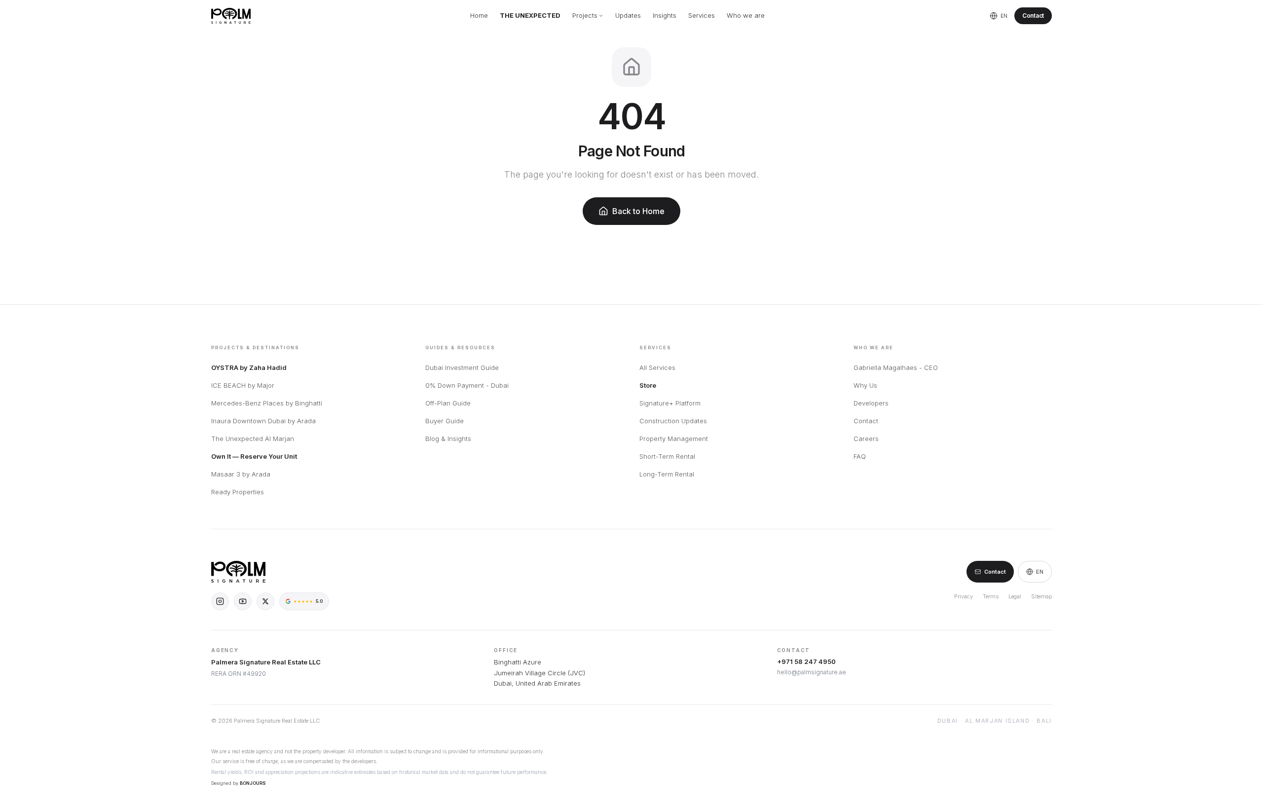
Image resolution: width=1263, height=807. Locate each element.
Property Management (673, 438)
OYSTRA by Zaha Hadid (249, 367)
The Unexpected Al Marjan (252, 438)
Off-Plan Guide (448, 403)
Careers (866, 438)
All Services (657, 367)
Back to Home (638, 211)
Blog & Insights (448, 438)
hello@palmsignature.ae (811, 672)
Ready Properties (237, 492)
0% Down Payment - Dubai (467, 385)
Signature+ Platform (670, 403)
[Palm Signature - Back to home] (231, 16)
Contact (1033, 15)
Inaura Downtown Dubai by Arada (263, 421)
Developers (871, 403)
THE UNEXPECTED (530, 15)
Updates (628, 15)
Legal (1014, 596)
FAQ (860, 456)
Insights (664, 15)
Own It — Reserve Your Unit (254, 456)
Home (479, 15)
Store (647, 385)
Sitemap (1041, 596)
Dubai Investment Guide (462, 367)
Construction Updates (673, 421)
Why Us (865, 385)
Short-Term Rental (667, 456)
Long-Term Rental (666, 474)
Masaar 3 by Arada (240, 474)
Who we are (746, 15)
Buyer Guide (444, 421)
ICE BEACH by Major (242, 385)
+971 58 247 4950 (806, 661)
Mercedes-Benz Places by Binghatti (266, 403)
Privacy (963, 596)
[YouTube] (243, 601)
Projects (584, 15)
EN (1039, 571)
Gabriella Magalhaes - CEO (896, 367)
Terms (991, 596)
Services (701, 15)
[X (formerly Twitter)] (265, 601)
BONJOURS (253, 783)
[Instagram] (220, 601)
